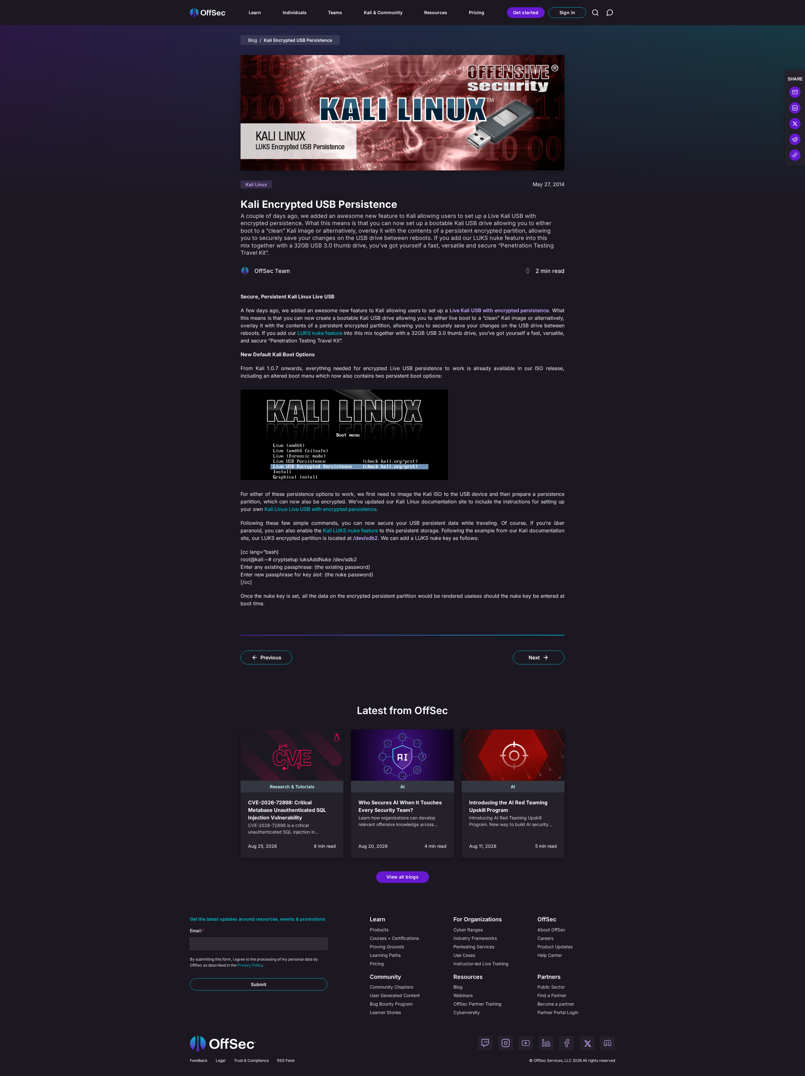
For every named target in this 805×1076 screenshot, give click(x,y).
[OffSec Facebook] (566, 1043)
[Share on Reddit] (795, 139)
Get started (525, 12)
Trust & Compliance (251, 1060)
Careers (545, 938)
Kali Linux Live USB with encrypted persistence (320, 509)
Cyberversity (466, 1012)
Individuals (295, 12)
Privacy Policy (250, 965)
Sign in (567, 12)
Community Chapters (391, 987)
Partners (549, 976)
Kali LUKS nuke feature (350, 530)
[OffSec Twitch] (485, 1043)
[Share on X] (795, 123)
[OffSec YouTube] (525, 1043)
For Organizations (477, 919)
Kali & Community (383, 12)
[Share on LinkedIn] (795, 108)
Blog (252, 40)
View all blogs (402, 876)
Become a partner (555, 1004)
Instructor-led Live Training (480, 963)
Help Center (549, 955)
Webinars (463, 995)
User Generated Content (395, 995)
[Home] (223, 1043)
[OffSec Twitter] (587, 1043)
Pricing (476, 12)
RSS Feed (285, 1060)
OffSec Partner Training (477, 1004)
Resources (435, 12)
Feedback (199, 1060)
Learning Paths (385, 955)
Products (379, 929)
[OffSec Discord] (607, 1043)
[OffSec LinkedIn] (546, 1043)
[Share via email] (795, 92)
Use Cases (464, 955)
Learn (255, 12)
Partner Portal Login (557, 1012)
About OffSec (551, 929)
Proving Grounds (387, 946)
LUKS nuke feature (319, 333)
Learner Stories (385, 1012)
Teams (335, 12)
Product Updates (555, 946)
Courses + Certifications (394, 938)
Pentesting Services (473, 946)
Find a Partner (551, 995)
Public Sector (551, 987)
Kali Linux (256, 184)
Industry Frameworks (475, 938)
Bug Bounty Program (391, 1004)
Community (385, 976)
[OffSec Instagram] (505, 1043)
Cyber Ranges (468, 929)
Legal (220, 1060)
